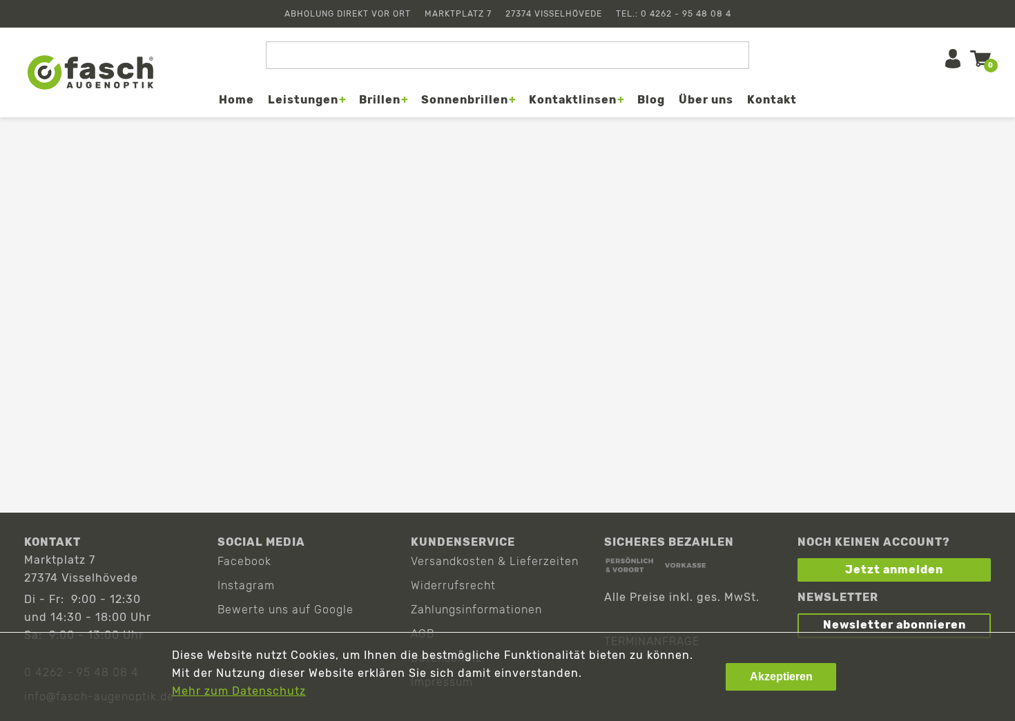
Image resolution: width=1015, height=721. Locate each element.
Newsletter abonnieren (894, 624)
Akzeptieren (781, 676)
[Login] (952, 58)
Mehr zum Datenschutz (239, 691)
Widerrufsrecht (453, 585)
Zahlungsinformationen (476, 609)
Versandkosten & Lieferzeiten (495, 561)
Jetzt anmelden (894, 569)
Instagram (246, 585)
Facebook (244, 561)
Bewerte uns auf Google (286, 609)
